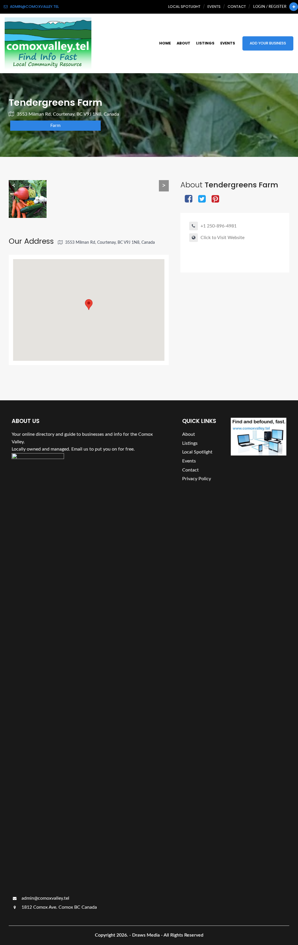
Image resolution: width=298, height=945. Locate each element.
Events (214, 6)
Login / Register (269, 6)
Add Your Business (268, 43)
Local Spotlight (184, 6)
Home (165, 43)
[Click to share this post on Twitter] (202, 199)
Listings (205, 43)
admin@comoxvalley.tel (44, 898)
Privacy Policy (196, 478)
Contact (237, 6)
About (183, 43)
